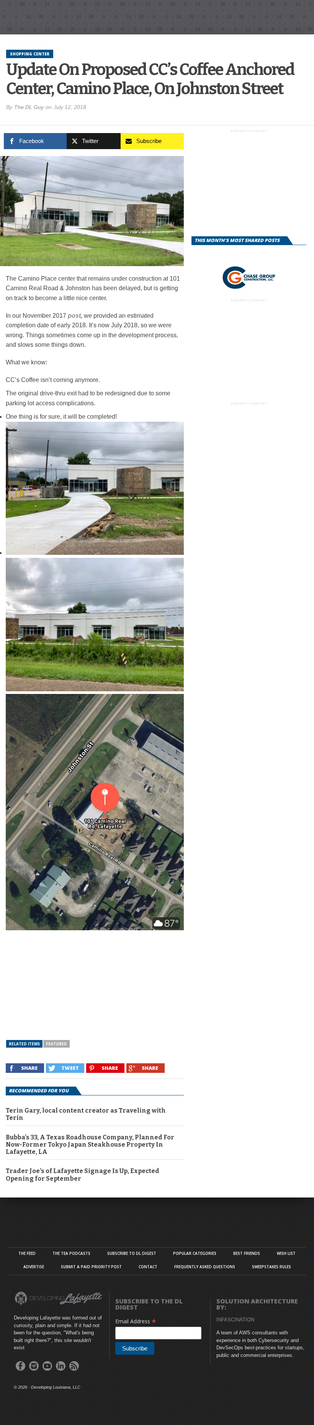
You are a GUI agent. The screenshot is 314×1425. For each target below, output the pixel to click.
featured (56, 1043)
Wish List (286, 1253)
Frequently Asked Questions (204, 1267)
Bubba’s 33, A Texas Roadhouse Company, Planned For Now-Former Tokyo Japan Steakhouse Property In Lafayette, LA (90, 1144)
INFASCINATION (235, 1320)
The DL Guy (29, 107)
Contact (148, 1267)
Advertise (33, 1267)
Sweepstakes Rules (271, 1267)
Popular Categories (194, 1253)
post (74, 315)
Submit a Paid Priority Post (91, 1267)
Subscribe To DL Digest (131, 1253)
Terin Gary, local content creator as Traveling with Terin (86, 1114)
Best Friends (246, 1253)
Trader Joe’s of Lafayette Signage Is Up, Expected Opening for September (82, 1174)
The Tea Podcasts (71, 1253)
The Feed (27, 1253)
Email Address (135, 1321)
